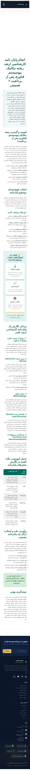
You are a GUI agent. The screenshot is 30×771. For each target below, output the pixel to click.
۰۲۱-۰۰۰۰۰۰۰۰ (20, 727)
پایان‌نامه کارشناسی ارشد (21, 688)
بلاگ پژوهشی (23, 710)
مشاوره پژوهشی (22, 695)
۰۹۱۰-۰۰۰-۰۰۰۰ (20, 731)
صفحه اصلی (23, 706)
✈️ (22, 677)
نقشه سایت (10, 765)
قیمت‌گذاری (24, 715)
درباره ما (24, 708)
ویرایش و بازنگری (22, 698)
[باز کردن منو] (3, 4)
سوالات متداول (23, 713)
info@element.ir (19, 735)
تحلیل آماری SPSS (22, 693)
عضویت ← (7, 651)
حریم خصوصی (24, 765)
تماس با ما (24, 718)
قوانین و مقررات (17, 765)
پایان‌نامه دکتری (23, 690)
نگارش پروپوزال (23, 685)
